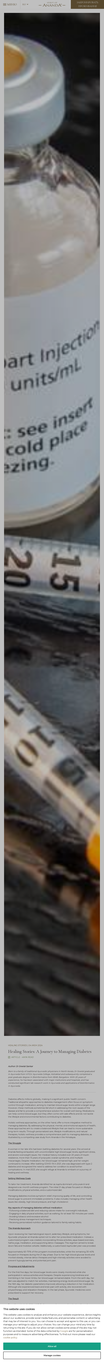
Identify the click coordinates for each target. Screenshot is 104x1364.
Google (64, 1331)
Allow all (52, 1346)
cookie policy (10, 1337)
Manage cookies (52, 1355)
